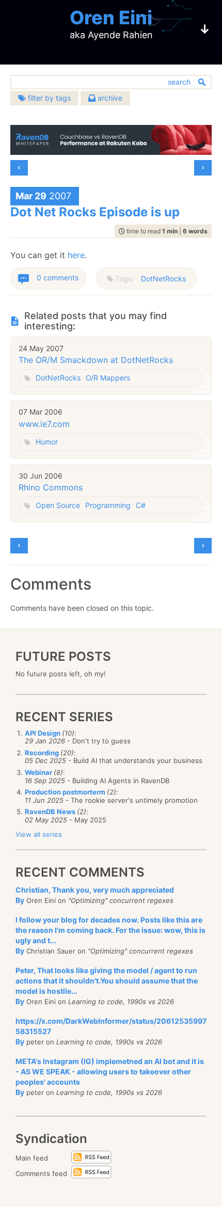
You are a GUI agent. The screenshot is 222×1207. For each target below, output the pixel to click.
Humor (47, 441)
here (76, 255)
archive (109, 97)
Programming (108, 505)
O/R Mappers (108, 377)
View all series (38, 834)
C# (141, 505)
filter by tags (48, 97)
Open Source (58, 505)
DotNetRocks (163, 278)
